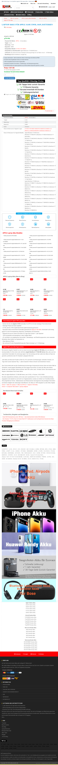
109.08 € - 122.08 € (4, 746)
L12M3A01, (17, 451)
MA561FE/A (38, 128)
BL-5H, (15, 455)
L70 (45, 289)
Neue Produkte (5, 724)
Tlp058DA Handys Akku (30, 623)
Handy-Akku (39, 12)
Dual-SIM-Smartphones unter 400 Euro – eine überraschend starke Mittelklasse (24, 417)
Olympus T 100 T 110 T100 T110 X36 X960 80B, (12, 456)
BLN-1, (34, 453)
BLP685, (38, 453)
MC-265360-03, (9, 458)
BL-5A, (12, 451)
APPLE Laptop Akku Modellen (29, 18)
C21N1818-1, (10, 455)
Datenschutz (6, 699)
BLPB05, (37, 449)
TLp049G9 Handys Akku (30, 621)
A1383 (31, 289)
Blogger (4, 734)
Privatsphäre (6, 684)
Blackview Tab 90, (17, 458)
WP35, (46, 449)
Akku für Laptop (14, 18)
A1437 (18, 289)
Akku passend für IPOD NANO (10, 235)
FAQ (54, 763)
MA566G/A (42, 130)
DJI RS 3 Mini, (26, 456)
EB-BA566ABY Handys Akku (30, 647)
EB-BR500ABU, (11, 453)
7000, (22, 453)
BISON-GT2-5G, (35, 458)
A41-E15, (29, 458)
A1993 (4, 403)
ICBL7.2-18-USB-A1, (31, 449)
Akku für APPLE (43, 18)
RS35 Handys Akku (30, 631)
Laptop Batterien (6, 728)
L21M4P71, (8, 451)
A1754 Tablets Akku (30, 608)
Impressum (6, 696)
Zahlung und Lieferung (9, 689)
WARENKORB (43, 7)
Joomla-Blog (5, 736)
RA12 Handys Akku (30, 637)
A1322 (45, 309)
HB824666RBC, (30, 451)
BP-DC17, (15, 449)
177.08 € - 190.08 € (45, 746)
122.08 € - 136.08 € (12, 746)
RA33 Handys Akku (30, 635)
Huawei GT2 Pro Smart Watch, (36, 455)
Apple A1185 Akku (8, 20)
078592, (3, 451)
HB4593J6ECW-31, (28, 453)
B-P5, (19, 449)
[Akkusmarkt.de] (8, 6)
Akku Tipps (4, 732)
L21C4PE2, (40, 451)
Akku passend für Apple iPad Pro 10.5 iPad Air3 (14, 251)
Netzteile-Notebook (17, 12)
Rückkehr (53, 3)
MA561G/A (43, 128)
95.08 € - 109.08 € (53, 744)
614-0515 (19, 403)
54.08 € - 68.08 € (31, 744)
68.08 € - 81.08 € (39, 744)
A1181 (20, 48)
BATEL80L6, (4, 453)
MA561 (24, 48)
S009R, (54, 449)
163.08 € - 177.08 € (37, 746)
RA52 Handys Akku (30, 629)
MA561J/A (49, 128)
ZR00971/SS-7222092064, (35, 456)
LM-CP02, (49, 456)
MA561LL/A (27, 130)
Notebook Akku (9, 15)
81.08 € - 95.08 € (46, 744)
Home (7, 12)
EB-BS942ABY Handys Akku (30, 644)
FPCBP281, (44, 456)
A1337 (18, 309)
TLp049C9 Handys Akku (30, 625)
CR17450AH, (23, 451)
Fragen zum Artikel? (10, 94)
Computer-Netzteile (12, 386)
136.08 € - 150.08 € (21, 746)
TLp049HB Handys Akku (30, 619)
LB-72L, (10, 449)
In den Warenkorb (9, 78)
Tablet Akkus (49, 12)
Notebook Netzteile (6, 730)
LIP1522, (50, 449)
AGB (4, 694)
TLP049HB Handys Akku (30, 617)
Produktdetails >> (49, 111)
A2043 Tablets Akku (30, 606)
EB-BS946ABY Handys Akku (30, 645)
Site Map (4, 726)
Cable (31, 403)
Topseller (4, 723)
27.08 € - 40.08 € (17, 744)
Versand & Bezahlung (43, 3)
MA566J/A (48, 130)
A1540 (45, 403)
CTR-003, (42, 458)
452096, (3, 458)
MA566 (32, 130)
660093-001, (4, 455)
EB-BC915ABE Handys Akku (30, 649)
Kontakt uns (25, 3)
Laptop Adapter (23, 386)
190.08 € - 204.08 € (4, 748)
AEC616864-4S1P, (21, 455)
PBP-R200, (42, 449)
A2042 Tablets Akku (30, 612)
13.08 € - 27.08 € (10, 744)
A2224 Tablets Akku (30, 604)
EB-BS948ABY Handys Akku (30, 642)
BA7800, (36, 451)
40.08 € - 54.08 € (24, 744)
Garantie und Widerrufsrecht (11, 691)
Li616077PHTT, (5, 449)
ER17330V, (43, 453)
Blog (30, 15)
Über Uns (33, 3)
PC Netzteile (29, 12)
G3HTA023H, (17, 453)
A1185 (17, 48)
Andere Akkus (22, 15)
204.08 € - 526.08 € (12, 748)
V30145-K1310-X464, (50, 453)
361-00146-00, (47, 451)
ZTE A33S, (52, 451)
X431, (53, 456)
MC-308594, (24, 458)
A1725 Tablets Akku (30, 610)
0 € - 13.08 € (3, 744)
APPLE (17, 41)
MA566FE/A (37, 130)
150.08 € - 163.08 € (29, 746)
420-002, (28, 455)
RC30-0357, (23, 449)
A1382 (31, 309)
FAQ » (3, 717)
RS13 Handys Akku (30, 633)
